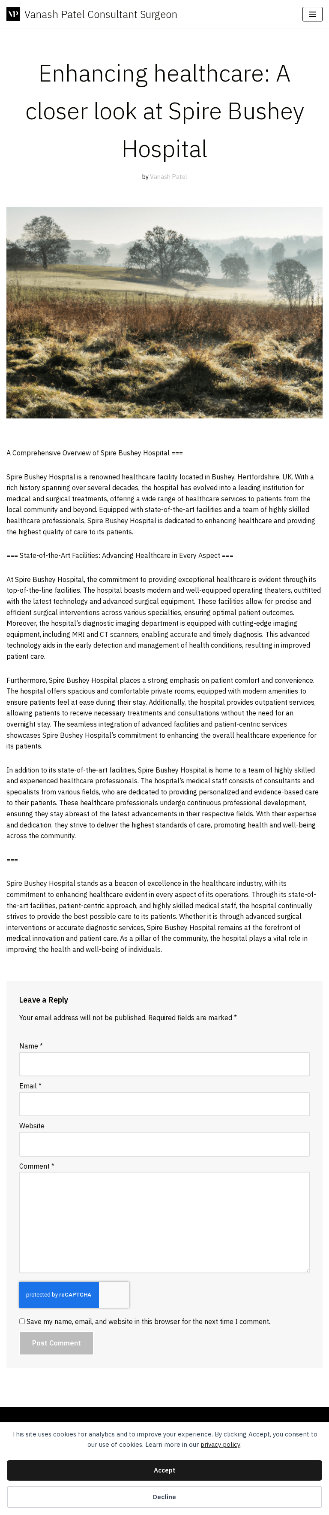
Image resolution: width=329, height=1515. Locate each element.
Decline (164, 1497)
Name (31, 1046)
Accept (165, 1470)
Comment (36, 1166)
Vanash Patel (168, 177)
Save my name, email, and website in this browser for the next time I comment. (148, 1321)
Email (30, 1086)
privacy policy (220, 1444)
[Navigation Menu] (312, 14)
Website (32, 1125)
